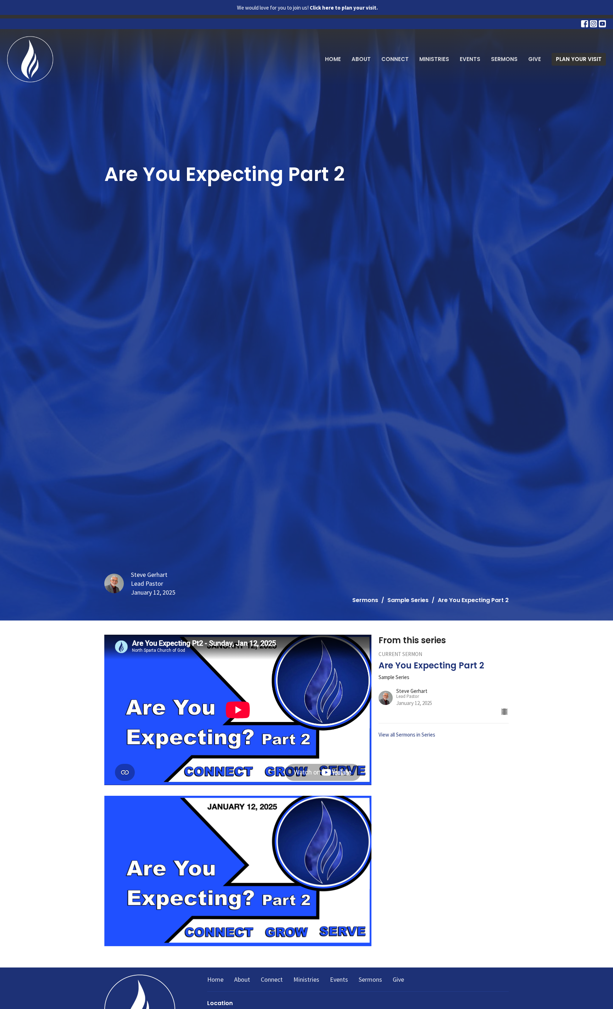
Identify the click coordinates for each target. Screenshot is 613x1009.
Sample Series (408, 600)
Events (470, 59)
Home (333, 59)
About (361, 59)
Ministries (434, 59)
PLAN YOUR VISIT (579, 59)
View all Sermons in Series (407, 734)
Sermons (504, 59)
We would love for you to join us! (307, 7)
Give (534, 59)
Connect (395, 59)
